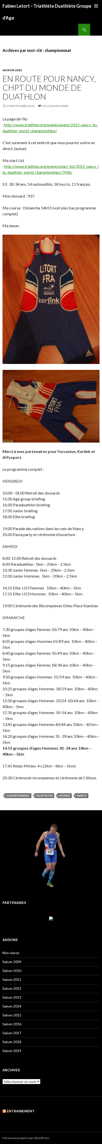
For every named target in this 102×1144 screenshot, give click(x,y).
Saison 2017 (11, 1033)
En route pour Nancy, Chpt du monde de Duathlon (49, 87)
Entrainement (21, 1111)
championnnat (18, 795)
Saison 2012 (12, 70)
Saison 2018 (11, 1042)
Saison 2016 (11, 1024)
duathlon (44, 795)
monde (64, 795)
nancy (82, 795)
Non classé (10, 953)
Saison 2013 (11, 997)
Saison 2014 (11, 1006)
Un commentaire (55, 106)
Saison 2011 (11, 979)
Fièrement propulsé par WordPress (26, 1138)
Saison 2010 (11, 970)
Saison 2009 (11, 962)
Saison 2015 (11, 1015)
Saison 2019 (11, 1051)
